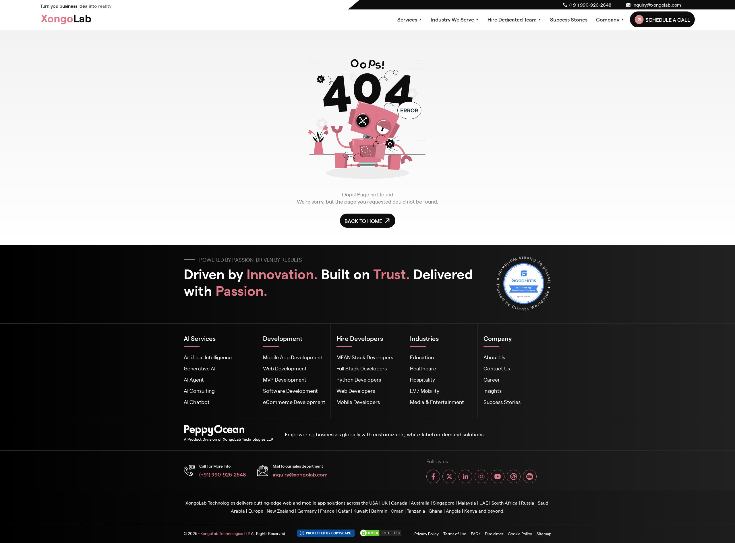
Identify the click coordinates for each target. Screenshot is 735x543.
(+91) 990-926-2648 (222, 474)
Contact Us (496, 368)
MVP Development (284, 379)
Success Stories (568, 19)
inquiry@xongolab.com (300, 474)
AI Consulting (199, 390)
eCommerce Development (294, 402)
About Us (494, 357)
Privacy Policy (426, 533)
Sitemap (544, 533)
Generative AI (199, 368)
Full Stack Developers (361, 368)
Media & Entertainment (437, 402)
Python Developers (358, 379)
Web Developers (355, 390)
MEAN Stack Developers (364, 357)
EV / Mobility (424, 390)
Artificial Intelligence (208, 357)
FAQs (475, 533)
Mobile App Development (292, 357)
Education (422, 357)
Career (491, 379)
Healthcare (423, 368)
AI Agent (194, 379)
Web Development (285, 368)
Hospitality (422, 379)
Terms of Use (454, 533)
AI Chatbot (197, 402)
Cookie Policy (520, 533)
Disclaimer (494, 533)
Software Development (290, 390)
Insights (492, 390)
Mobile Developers (358, 402)
